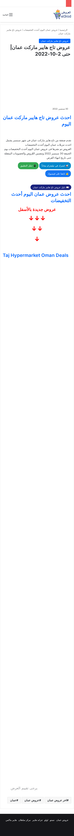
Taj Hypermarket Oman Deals (35, 255)
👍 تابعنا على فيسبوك (58, 173)
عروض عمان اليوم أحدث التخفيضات (40, 29)
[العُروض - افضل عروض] (61, 14)
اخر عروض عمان (57, 800)
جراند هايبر (37, 820)
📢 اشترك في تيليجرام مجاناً (55, 165)
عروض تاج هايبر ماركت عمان (54, 41)
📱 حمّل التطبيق (28, 165)
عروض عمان (31, 800)
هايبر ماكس (11, 820)
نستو (52, 820)
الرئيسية (64, 29)
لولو (46, 820)
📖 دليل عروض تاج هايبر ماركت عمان (51, 187)
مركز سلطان (24, 820)
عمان (13, 800)
